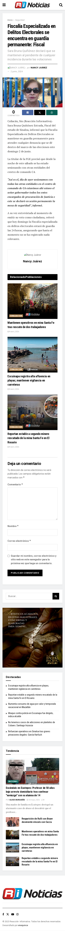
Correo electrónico (19, 540)
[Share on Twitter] (40, 112)
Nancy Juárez (39, 67)
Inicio (10, 20)
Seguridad (19, 20)
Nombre (13, 526)
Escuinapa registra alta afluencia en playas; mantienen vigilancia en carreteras (29, 380)
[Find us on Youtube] (12, 914)
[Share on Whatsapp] (52, 112)
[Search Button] (60, 5)
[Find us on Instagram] (17, 914)
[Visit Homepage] (32, 5)
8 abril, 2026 (14, 332)
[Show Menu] (4, 5)
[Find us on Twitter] (7, 914)
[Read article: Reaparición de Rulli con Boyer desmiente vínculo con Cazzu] (12, 822)
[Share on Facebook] (27, 112)
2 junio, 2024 (17, 71)
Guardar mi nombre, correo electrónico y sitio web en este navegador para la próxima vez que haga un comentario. (33, 560)
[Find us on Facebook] (3, 914)
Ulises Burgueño (17, 800)
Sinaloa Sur (16, 316)
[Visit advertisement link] (32, 638)
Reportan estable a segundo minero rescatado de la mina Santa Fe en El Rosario (28, 438)
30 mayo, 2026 (34, 800)
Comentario (15, 484)
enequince (23, 925)
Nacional (13, 781)
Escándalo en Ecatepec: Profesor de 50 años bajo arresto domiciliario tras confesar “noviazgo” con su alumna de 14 (30, 791)
